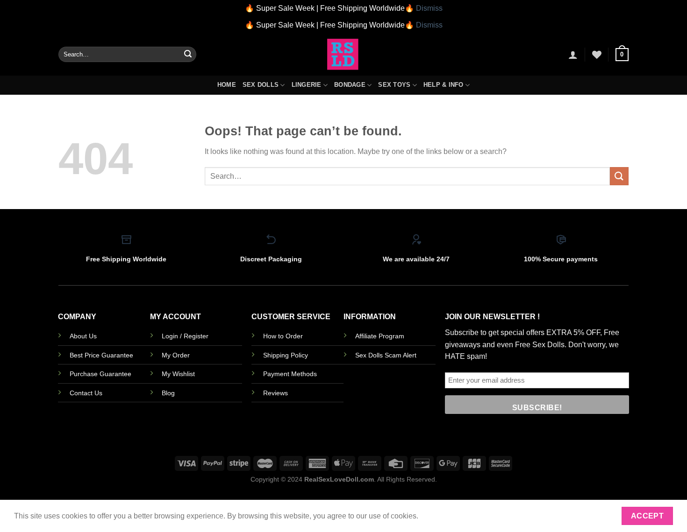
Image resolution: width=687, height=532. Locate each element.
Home (226, 84)
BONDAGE (349, 84)
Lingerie (307, 84)
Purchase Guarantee (100, 374)
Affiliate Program (379, 336)
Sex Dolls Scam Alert (385, 355)
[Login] (573, 54)
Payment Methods (290, 374)
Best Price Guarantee (101, 355)
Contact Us (86, 393)
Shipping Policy (285, 355)
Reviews (275, 393)
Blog (168, 393)
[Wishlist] (596, 54)
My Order (176, 355)
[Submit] (188, 55)
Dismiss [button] (429, 8)
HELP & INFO (443, 84)
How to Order (283, 336)
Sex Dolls (261, 84)
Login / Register (185, 336)
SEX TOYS (394, 84)
